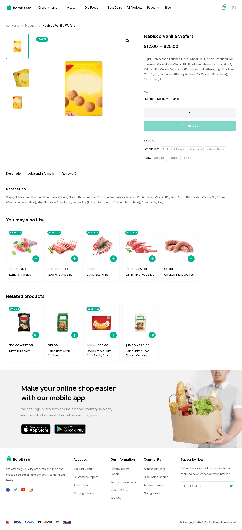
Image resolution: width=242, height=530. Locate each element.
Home (15, 25)
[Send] (231, 485)
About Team (82, 485)
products (31, 25)
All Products (134, 7)
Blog (168, 7)
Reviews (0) (70, 173)
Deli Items (195, 149)
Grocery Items (47, 7)
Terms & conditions (123, 482)
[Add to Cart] (35, 258)
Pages (151, 7)
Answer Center (153, 485)
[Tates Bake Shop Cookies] (63, 322)
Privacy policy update (120, 471)
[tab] (14, 173)
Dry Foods (91, 7)
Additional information (42, 173)
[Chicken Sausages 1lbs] (179, 246)
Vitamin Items (215, 149)
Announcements (154, 469)
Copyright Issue (84, 493)
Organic (159, 157)
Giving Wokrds (153, 493)
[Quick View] (35, 335)
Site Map (116, 498)
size (147, 92)
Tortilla (186, 157)
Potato (173, 157)
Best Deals (115, 7)
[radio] (149, 99)
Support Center (84, 469)
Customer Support (86, 477)
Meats (71, 7)
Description (14, 173)
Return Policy (119, 490)
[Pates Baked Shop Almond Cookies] (140, 322)
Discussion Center (156, 477)
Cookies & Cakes (173, 149)
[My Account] (234, 7)
